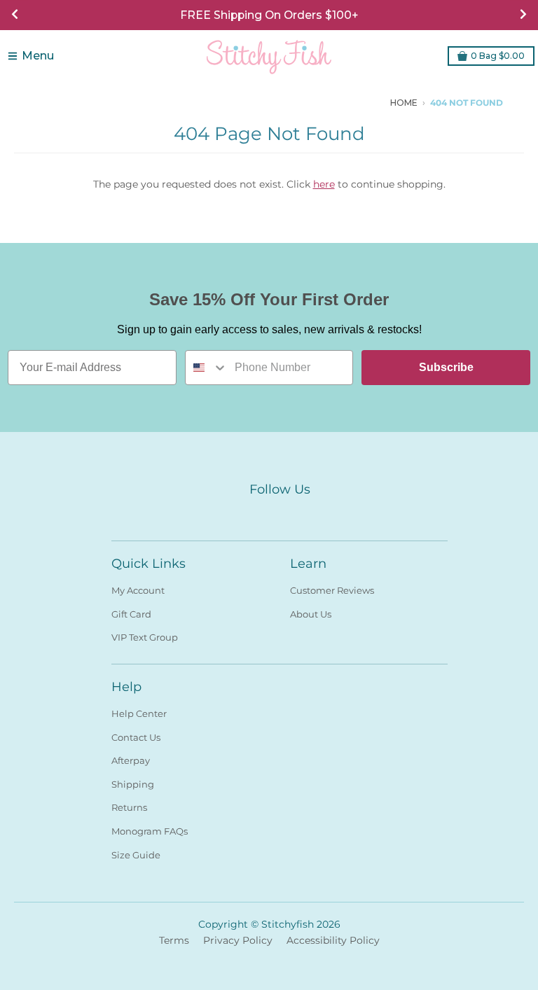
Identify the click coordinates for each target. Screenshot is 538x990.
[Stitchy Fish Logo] (269, 56)
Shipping (132, 784)
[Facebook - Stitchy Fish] (342, 102)
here (324, 184)
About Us (310, 614)
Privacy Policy (238, 940)
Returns (129, 807)
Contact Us (135, 737)
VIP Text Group (144, 637)
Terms (174, 940)
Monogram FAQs (149, 831)
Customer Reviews (332, 590)
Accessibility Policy (333, 940)
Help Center (139, 713)
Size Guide (135, 854)
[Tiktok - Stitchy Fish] (384, 102)
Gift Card (131, 614)
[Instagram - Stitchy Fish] (363, 102)
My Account (138, 590)
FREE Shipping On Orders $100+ (269, 15)
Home (404, 102)
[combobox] (207, 367)
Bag (498, 55)
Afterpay (130, 760)
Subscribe (446, 367)
